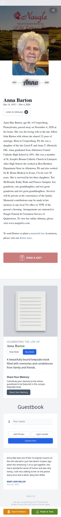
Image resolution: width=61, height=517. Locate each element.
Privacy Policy (22, 504)
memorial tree (37, 233)
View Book (14, 351)
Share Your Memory (18, 392)
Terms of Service (38, 504)
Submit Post (30, 440)
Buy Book (29, 351)
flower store (26, 237)
